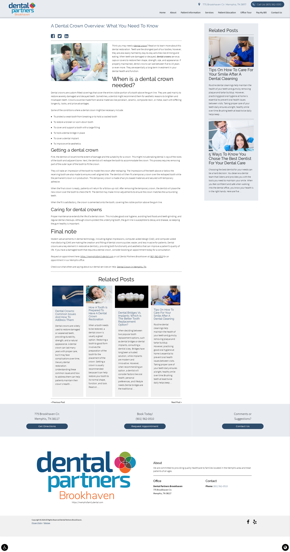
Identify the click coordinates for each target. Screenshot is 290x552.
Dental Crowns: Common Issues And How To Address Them (65, 315)
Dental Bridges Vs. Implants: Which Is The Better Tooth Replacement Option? (129, 318)
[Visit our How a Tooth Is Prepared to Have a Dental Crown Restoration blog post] (99, 294)
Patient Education (227, 12)
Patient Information (191, 12)
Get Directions (47, 426)
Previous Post (58, 402)
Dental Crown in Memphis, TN (131, 266)
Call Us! (269, 4)
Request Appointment (144, 426)
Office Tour (246, 12)
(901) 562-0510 (156, 256)
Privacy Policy (37, 523)
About (173, 12)
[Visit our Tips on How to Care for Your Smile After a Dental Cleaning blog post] (165, 295)
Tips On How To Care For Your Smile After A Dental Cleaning (164, 314)
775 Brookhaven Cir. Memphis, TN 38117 (223, 4)
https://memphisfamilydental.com (96, 256)
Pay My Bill (261, 12)
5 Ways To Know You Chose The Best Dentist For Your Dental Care (230, 158)
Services (209, 12)
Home (163, 12)
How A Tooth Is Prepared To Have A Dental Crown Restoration (98, 313)
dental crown (140, 45)
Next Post (175, 402)
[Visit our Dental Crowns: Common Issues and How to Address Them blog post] (67, 296)
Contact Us (276, 12)
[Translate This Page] (285, 547)
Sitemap (47, 523)
